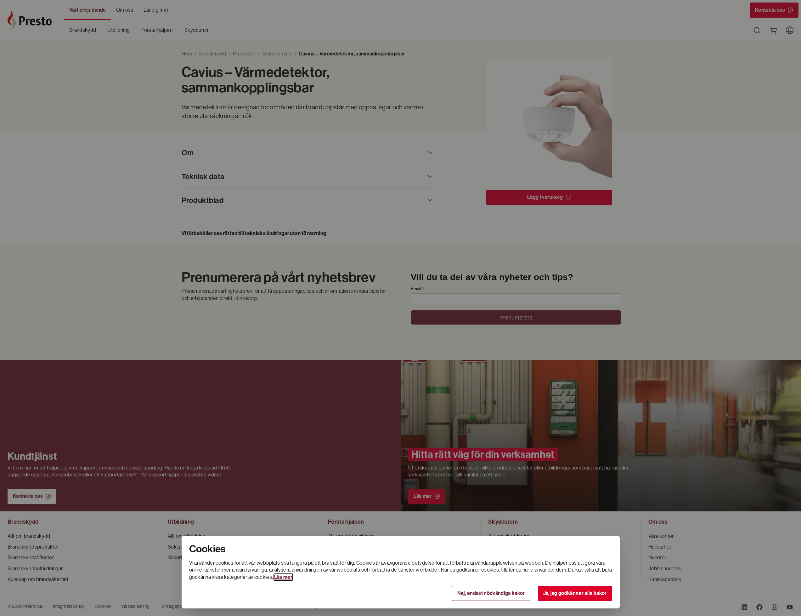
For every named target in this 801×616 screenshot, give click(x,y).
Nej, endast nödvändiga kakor (491, 593)
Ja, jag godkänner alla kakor (575, 593)
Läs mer (283, 577)
